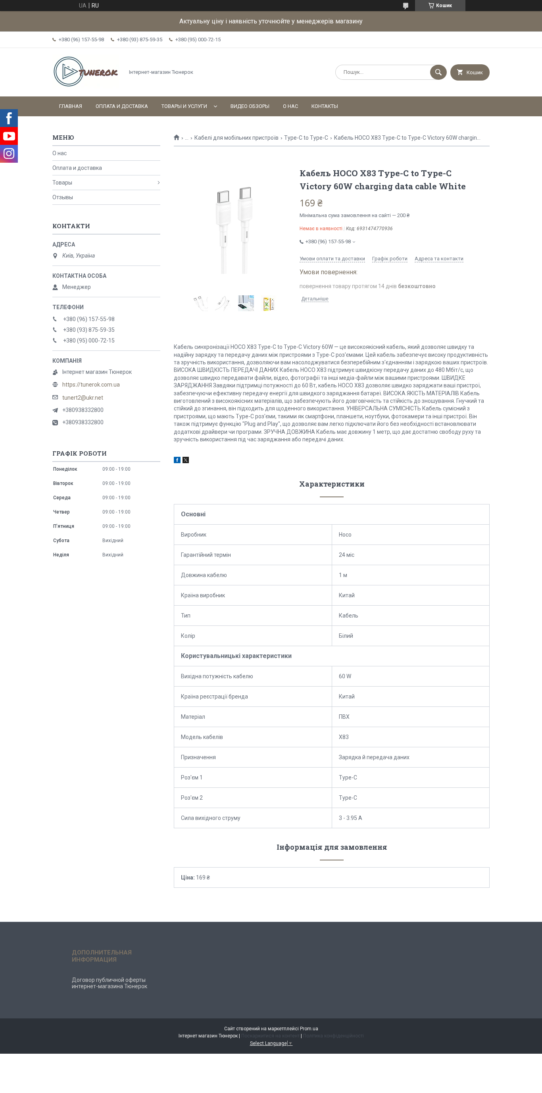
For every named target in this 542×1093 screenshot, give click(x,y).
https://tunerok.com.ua (91, 384)
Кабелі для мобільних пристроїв (236, 138)
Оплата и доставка (122, 106)
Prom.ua (309, 1028)
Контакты (324, 106)
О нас (290, 106)
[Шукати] (438, 72)
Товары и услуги (184, 106)
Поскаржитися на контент (270, 1036)
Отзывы (62, 197)
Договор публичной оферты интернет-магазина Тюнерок (109, 983)
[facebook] (177, 461)
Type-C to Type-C (306, 138)
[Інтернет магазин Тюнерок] (86, 86)
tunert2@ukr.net (82, 397)
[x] (186, 461)
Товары (62, 182)
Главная (70, 106)
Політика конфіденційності (333, 1036)
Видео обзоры (250, 106)
